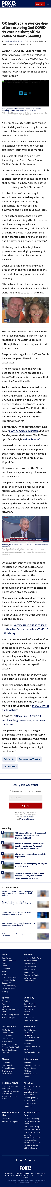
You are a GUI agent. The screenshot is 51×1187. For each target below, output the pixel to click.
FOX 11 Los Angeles (31, 41)
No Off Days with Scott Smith (11, 1010)
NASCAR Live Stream (32, 1129)
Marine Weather (30, 966)
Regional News (10, 1082)
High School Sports (9, 1017)
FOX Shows (28, 1071)
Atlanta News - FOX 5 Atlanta (10, 1097)
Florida (4, 966)
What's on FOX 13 (30, 1074)
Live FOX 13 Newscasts (28, 1034)
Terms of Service (27, 819)
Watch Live (40, 4)
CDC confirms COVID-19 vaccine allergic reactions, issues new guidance (23, 720)
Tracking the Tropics (31, 975)
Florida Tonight (8, 1033)
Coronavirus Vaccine (29, 759)
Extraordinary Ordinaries (29, 1010)
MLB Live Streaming (31, 1126)
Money (5, 1058)
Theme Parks (7, 1041)
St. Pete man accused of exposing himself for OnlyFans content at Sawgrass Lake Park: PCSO (30, 875)
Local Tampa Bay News (8, 962)
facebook (16, 1160)
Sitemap (5, 991)
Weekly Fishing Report (10, 1014)
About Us (28, 1082)
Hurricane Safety (30, 972)
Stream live (6, 1118)
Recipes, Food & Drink (10, 1047)
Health (4, 971)
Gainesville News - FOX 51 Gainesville (11, 1092)
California (42, 41)
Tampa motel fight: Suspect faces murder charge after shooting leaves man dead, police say (17, 893)
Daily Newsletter (8, 988)
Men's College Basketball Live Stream (32, 1136)
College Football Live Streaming (32, 1122)
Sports (5, 997)
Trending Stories (30, 1068)
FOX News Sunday (9, 986)
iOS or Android (31, 439)
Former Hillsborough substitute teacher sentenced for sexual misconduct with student (29, 846)
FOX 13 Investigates (9, 977)
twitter (21, 1160)
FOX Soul (27, 1043)
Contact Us (28, 1106)
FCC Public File (29, 1100)
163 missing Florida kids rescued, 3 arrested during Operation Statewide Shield (30, 835)
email (34, 1160)
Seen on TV (6, 983)
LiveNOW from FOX (31, 1038)
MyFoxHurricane (30, 978)
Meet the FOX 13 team (32, 1086)
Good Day (29, 997)
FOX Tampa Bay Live (32, 1052)
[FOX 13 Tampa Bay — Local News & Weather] (9, 4)
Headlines (27, 1062)
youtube (30, 1160)
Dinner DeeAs (7, 1035)
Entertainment (31, 1058)
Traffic (26, 1001)
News (5, 954)
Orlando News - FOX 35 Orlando (10, 1087)
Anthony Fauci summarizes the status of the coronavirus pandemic (25, 546)
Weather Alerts (29, 969)
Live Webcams (29, 963)
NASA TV (27, 1049)
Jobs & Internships (31, 1092)
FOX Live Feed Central (32, 1046)
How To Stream (30, 1030)
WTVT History (29, 1095)
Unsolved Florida (8, 980)
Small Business (7, 1074)
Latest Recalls (7, 1065)
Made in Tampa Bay (9, 1044)
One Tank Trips (8, 1038)
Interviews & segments (11, 1121)
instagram (25, 1160)
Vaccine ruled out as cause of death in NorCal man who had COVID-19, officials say (25, 629)
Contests (27, 1077)
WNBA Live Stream (31, 1145)
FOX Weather (29, 981)
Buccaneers (6, 1001)
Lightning (5, 1007)
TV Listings (28, 1089)
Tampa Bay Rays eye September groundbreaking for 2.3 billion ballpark (16, 903)
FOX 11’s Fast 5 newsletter (23, 431)
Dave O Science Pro (31, 1020)
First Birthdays (29, 1017)
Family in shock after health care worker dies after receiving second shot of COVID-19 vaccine (22, 110)
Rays (4, 1004)
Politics (4, 974)
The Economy (7, 1071)
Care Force (6, 1053)
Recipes (27, 1014)
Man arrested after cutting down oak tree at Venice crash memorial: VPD (18, 924)
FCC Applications (30, 1103)
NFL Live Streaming (31, 1118)
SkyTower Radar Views (32, 958)
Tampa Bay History (9, 1050)
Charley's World (29, 1004)
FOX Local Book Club (32, 1065)
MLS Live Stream (30, 1148)
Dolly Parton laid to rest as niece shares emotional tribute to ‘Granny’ (17, 913)
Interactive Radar (30, 961)
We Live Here (9, 1026)
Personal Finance (8, 1068)
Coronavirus (10, 766)
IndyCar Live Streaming (32, 1132)
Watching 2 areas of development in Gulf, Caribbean (17, 935)
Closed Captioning (30, 1097)
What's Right (7, 1030)
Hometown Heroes (31, 1007)
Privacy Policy (28, 817)
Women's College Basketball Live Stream (32, 1141)
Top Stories (6, 958)
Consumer (6, 968)
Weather (28, 954)
